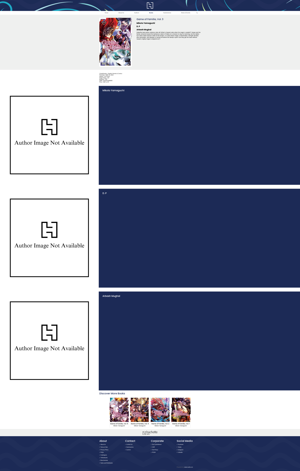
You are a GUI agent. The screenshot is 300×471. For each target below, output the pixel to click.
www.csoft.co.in (188, 467)
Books (151, 12)
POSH (154, 452)
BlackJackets (104, 460)
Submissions (167, 12)
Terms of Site (104, 447)
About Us (121, 12)
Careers (128, 449)
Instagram (180, 449)
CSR (153, 447)
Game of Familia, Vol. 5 (119, 424)
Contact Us (129, 444)
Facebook (180, 444)
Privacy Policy (104, 449)
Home (106, 12)
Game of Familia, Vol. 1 (181, 424)
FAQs (102, 452)
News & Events (185, 12)
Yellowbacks (104, 457)
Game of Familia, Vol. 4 (140, 424)
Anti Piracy (155, 449)
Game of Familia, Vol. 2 (160, 424)
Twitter (179, 447)
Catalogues (103, 455)
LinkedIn (180, 452)
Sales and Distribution (106, 463)
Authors (136, 12)
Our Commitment (156, 444)
